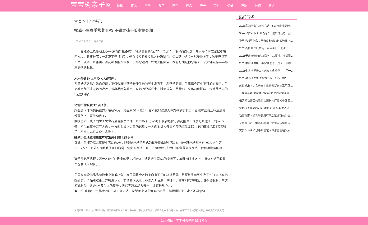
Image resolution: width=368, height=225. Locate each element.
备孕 (161, 5)
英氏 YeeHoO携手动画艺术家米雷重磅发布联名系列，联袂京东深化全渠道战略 (286, 130)
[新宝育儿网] (90, 6)
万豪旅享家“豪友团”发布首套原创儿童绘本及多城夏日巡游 (273, 93)
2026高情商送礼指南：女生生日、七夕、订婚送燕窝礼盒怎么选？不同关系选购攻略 (289, 48)
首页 (78, 21)
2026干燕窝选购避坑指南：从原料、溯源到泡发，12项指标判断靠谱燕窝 (282, 55)
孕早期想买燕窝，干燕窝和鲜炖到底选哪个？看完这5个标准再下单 (279, 40)
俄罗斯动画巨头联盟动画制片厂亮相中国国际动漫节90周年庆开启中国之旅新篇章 (287, 100)
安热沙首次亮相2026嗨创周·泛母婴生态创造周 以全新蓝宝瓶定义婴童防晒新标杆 (287, 108)
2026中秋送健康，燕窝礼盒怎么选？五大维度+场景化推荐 (274, 63)
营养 (203, 5)
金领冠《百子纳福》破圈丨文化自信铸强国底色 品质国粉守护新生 (278, 122)
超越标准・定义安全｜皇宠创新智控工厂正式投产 (268, 85)
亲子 (148, 5)
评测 (244, 5)
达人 (272, 5)
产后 (189, 5)
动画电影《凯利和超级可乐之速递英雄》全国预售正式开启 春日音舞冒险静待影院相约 (290, 115)
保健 (230, 5)
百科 (217, 5)
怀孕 (175, 5)
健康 (258, 5)
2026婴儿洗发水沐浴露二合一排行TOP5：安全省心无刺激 (274, 78)
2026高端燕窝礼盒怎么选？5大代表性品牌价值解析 (270, 25)
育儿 (134, 5)
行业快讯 (94, 21)
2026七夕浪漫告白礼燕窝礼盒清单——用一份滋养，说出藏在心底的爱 (281, 70)
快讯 (120, 5)
